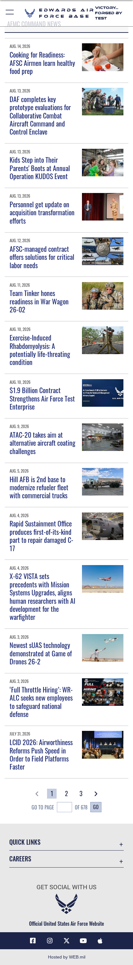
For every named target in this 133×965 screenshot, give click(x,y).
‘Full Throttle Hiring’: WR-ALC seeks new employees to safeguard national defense (41, 701)
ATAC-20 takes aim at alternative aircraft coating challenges (42, 443)
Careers (20, 858)
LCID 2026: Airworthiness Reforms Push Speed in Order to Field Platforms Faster (41, 754)
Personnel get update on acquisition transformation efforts (42, 212)
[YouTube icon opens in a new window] (83, 941)
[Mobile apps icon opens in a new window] (100, 941)
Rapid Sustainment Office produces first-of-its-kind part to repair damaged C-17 (41, 535)
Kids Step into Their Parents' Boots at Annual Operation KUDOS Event (40, 168)
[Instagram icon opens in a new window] (49, 941)
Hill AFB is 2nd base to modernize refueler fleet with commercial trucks (39, 487)
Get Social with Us (66, 887)
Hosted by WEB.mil (66, 956)
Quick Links (25, 842)
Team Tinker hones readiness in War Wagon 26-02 (39, 301)
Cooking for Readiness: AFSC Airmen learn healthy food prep (42, 62)
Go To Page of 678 (60, 807)
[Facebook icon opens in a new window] (32, 941)
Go (96, 807)
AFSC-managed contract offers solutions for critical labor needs (42, 257)
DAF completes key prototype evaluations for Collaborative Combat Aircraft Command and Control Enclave (40, 115)
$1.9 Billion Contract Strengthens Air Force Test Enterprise (42, 398)
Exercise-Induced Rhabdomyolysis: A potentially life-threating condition (40, 349)
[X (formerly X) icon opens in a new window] (66, 941)
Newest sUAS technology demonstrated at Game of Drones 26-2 (41, 653)
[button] (10, 13)
